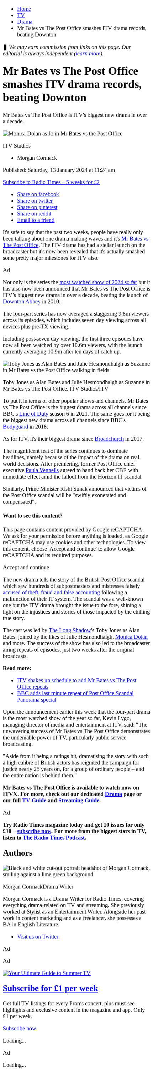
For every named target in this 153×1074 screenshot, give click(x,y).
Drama (24, 22)
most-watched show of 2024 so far (98, 282)
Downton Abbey (22, 301)
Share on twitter (35, 201)
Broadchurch (109, 439)
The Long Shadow (70, 630)
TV (21, 15)
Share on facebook (38, 194)
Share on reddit (34, 214)
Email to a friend (35, 220)
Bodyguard (15, 427)
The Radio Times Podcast (54, 838)
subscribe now (34, 831)
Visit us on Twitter (37, 937)
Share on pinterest (37, 207)
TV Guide (34, 800)
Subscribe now (19, 1028)
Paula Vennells (42, 470)
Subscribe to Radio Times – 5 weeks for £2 (51, 182)
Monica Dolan (131, 637)
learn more (88, 53)
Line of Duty (33, 414)
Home (24, 9)
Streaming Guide (78, 800)
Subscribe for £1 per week (50, 988)
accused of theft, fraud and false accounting (51, 592)
